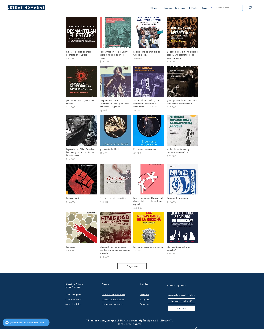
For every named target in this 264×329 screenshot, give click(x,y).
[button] (250, 7)
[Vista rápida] (81, 32)
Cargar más (132, 266)
